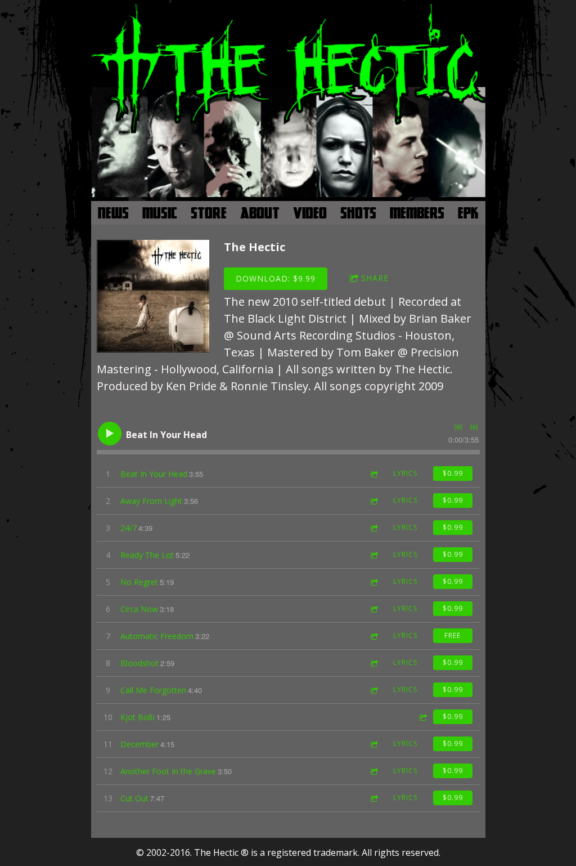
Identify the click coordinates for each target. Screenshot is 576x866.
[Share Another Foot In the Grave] (373, 771)
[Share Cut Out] (373, 798)
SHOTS (358, 212)
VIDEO (310, 212)
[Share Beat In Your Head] (373, 474)
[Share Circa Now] (373, 609)
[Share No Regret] (373, 582)
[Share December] (373, 744)
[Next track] (474, 427)
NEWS (113, 212)
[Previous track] (458, 427)
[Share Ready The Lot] (373, 555)
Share (375, 278)
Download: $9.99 (276, 278)
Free (452, 635)
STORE (209, 212)
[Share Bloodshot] (373, 663)
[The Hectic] (153, 296)
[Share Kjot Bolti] (422, 717)
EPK (468, 212)
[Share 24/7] (373, 528)
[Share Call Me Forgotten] (373, 690)
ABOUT (260, 212)
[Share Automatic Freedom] (373, 636)
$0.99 (453, 473)
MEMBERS (417, 212)
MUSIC (159, 212)
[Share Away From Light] (373, 501)
